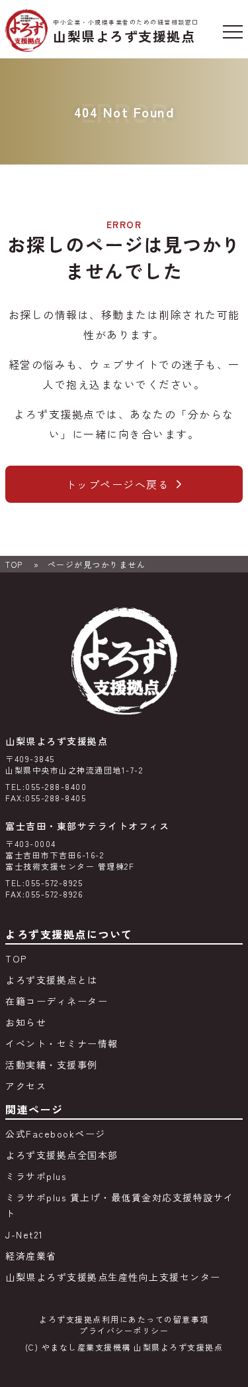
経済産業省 (31, 1255)
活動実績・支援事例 (51, 1064)
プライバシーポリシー (124, 1330)
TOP (14, 564)
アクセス (25, 1085)
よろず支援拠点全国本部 (61, 1154)
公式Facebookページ (55, 1133)
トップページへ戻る (117, 484)
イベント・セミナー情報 (61, 1043)
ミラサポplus (35, 1176)
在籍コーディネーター (56, 1001)
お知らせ (25, 1022)
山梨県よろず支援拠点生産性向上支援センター (113, 1277)
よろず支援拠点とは (51, 979)
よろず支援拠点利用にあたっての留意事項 (124, 1319)
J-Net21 (24, 1234)
